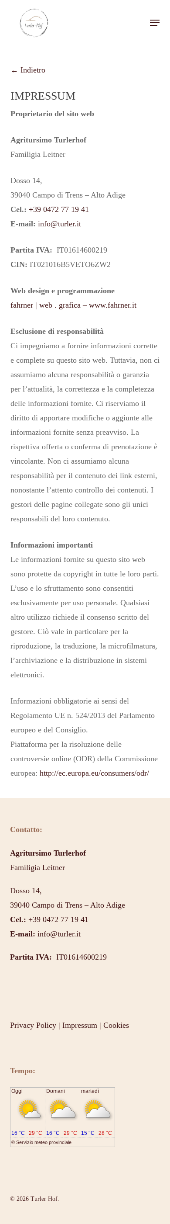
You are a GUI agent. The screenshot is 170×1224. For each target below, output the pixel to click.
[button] (155, 22)
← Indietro (27, 70)
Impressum (79, 1025)
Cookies (116, 1025)
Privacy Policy (33, 1025)
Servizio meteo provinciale (43, 1142)
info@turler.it (59, 223)
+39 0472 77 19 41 (59, 209)
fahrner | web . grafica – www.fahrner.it (73, 305)
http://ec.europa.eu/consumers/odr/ (94, 773)
